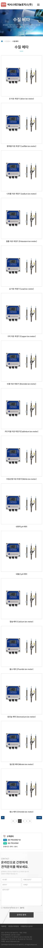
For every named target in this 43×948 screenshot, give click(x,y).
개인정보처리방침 (13, 926)
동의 (11, 908)
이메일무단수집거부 (26, 926)
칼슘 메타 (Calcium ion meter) (21, 622)
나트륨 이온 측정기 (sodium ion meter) (21, 194)
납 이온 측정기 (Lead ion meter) (21, 289)
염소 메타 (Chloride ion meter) (21, 812)
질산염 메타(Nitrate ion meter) (22, 764)
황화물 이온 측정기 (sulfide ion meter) (21, 146)
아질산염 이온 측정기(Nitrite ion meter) (21, 479)
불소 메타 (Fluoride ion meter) (21, 669)
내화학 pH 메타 (21, 527)
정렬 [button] (39, 817)
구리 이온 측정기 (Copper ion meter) (21, 336)
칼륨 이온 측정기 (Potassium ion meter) (21, 241)
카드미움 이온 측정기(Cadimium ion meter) (21, 431)
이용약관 (3, 926)
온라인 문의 (21, 915)
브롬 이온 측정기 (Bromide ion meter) (21, 384)
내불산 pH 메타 (21, 574)
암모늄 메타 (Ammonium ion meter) (21, 717)
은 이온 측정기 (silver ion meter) (21, 99)
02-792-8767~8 (14, 840)
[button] (2, 817)
